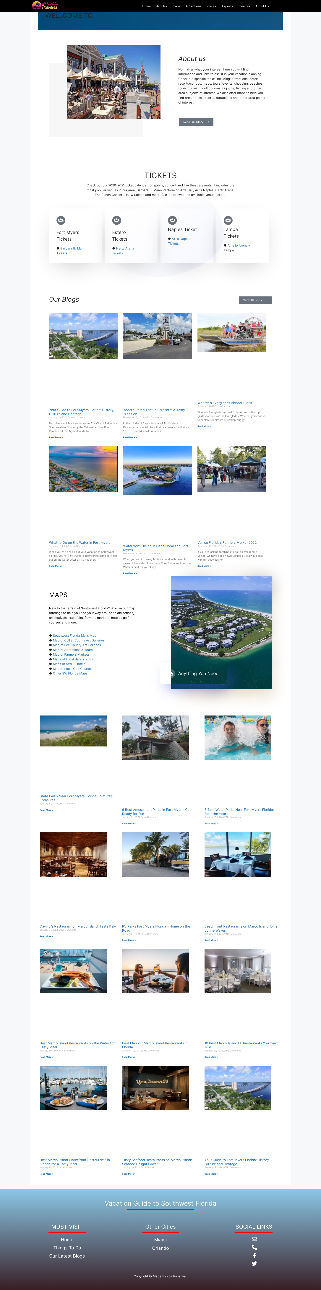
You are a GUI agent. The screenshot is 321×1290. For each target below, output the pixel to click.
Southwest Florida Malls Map (74, 635)
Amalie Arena (238, 245)
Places (211, 6)
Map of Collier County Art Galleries (79, 640)
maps (176, 6)
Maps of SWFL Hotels (69, 664)
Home (146, 6)
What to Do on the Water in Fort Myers (79, 542)
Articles (161, 6)
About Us (262, 6)
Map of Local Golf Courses (73, 669)
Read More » (56, 437)
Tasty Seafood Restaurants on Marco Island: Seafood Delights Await (157, 1162)
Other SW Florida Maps (70, 673)
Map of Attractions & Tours (73, 650)
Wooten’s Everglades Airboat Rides (224, 403)
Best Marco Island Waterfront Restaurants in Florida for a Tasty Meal (75, 1162)
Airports (227, 6)
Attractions (193, 6)
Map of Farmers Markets (71, 654)
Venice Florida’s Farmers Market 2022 (227, 542)
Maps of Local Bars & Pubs (73, 659)
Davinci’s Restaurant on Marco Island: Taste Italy (78, 926)
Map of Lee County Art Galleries (77, 645)
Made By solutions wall (170, 1276)
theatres (244, 6)
